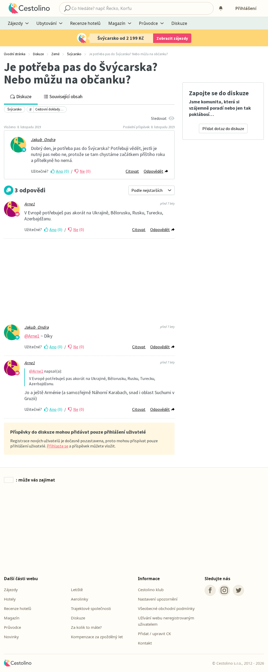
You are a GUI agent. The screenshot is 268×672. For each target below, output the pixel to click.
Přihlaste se (57, 446)
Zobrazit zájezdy (172, 38)
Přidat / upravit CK (154, 633)
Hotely (10, 599)
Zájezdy (11, 589)
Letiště (77, 589)
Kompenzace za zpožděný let (97, 636)
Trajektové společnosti (91, 608)
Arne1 (29, 203)
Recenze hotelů (85, 23)
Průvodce (12, 627)
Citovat (132, 171)
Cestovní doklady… (49, 109)
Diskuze (179, 23)
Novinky (11, 636)
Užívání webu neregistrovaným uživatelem (166, 621)
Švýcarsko (14, 109)
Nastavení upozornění (157, 599)
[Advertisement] (89, 282)
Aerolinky (79, 599)
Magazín (11, 617)
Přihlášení (245, 8)
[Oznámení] (220, 8)
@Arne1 (32, 336)
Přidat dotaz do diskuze (223, 128)
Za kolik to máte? (86, 627)
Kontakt (145, 643)
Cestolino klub (151, 589)
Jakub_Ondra (43, 139)
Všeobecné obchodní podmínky (166, 608)
